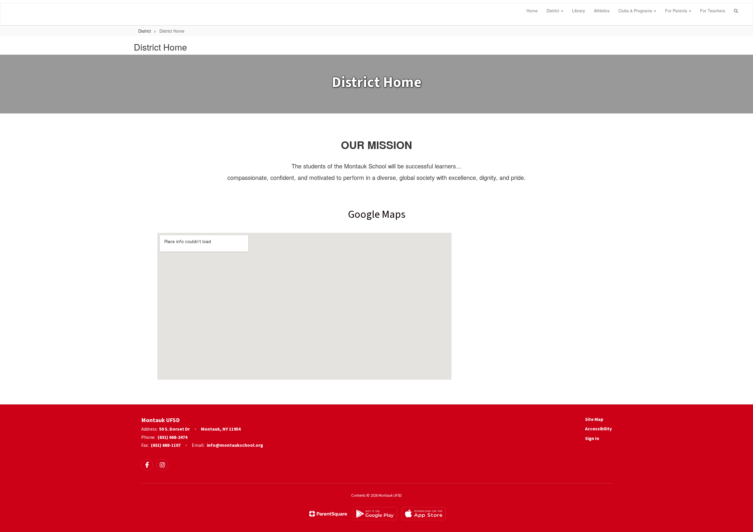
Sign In (592, 438)
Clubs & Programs (635, 11)
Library (578, 11)
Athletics (601, 11)
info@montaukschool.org (235, 445)
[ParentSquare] (328, 513)
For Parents (676, 11)
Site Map (594, 419)
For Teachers (712, 11)
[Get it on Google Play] (375, 513)
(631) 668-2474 (172, 437)
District (553, 11)
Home (532, 11)
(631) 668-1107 (166, 445)
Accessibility (598, 429)
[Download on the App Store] (424, 513)
